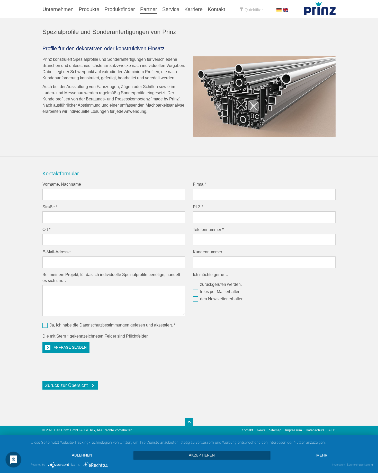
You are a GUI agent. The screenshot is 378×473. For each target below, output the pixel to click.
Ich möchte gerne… (210, 274)
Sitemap (275, 430)
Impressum (293, 430)
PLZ (198, 207)
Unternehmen (58, 9)
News (261, 430)
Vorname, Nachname (61, 184)
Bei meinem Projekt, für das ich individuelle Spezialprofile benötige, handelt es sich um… (111, 277)
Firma (199, 184)
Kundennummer (207, 252)
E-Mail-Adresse (56, 252)
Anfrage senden (70, 347)
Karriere (193, 9)
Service (170, 9)
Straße (49, 207)
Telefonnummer (208, 229)
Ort (46, 229)
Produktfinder (119, 9)
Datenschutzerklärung (360, 464)
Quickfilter (253, 10)
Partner (148, 9)
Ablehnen (82, 455)
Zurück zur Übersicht (66, 385)
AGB (332, 430)
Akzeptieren (202, 455)
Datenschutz (315, 430)
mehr (321, 455)
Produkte (89, 9)
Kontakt (216, 9)
